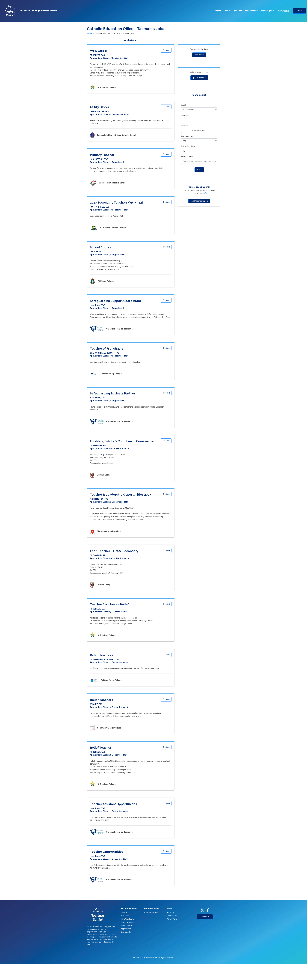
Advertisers (283, 11)
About (227, 10)
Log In (299, 11)
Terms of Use (172, 916)
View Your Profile (127, 919)
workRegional (267, 10)
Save (167, 50)
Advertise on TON (151, 912)
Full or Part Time (188, 146)
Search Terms (187, 157)
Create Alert (199, 55)
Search (199, 169)
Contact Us (205, 917)
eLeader (238, 10)
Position (184, 126)
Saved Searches (127, 922)
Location (185, 115)
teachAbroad (251, 10)
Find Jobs (125, 916)
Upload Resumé (199, 77)
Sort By (184, 105)
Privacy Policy (172, 919)
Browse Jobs (126, 932)
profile (205, 193)
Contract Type (187, 136)
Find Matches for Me (199, 201)
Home (218, 10)
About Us (170, 912)
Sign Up (124, 912)
